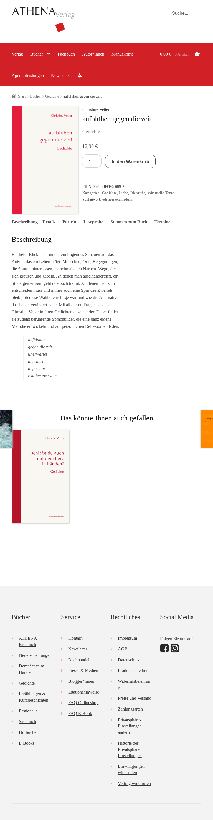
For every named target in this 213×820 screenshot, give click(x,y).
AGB (123, 649)
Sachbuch (27, 721)
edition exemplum (117, 199)
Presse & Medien (83, 670)
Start (22, 96)
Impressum (127, 638)
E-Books (26, 743)
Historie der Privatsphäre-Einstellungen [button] (130, 749)
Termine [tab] (162, 222)
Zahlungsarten (130, 709)
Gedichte (52, 96)
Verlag (17, 54)
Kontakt (75, 638)
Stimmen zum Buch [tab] (128, 222)
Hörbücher (28, 732)
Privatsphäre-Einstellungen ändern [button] (130, 726)
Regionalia (28, 711)
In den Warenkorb (130, 161)
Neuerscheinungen (35, 655)
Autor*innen (93, 54)
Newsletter (60, 75)
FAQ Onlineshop (83, 702)
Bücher (36, 54)
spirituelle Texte (160, 193)
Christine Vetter (96, 109)
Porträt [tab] (69, 222)
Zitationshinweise (83, 692)
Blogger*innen (81, 681)
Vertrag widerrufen (134, 783)
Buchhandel (78, 659)
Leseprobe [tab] (93, 222)
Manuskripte (122, 54)
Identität (137, 193)
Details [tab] (48, 222)
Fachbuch (66, 54)
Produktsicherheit (133, 670)
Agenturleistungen (28, 75)
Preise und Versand (134, 698)
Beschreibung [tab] (25, 222)
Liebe (123, 193)
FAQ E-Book (80, 713)
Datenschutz (129, 659)
